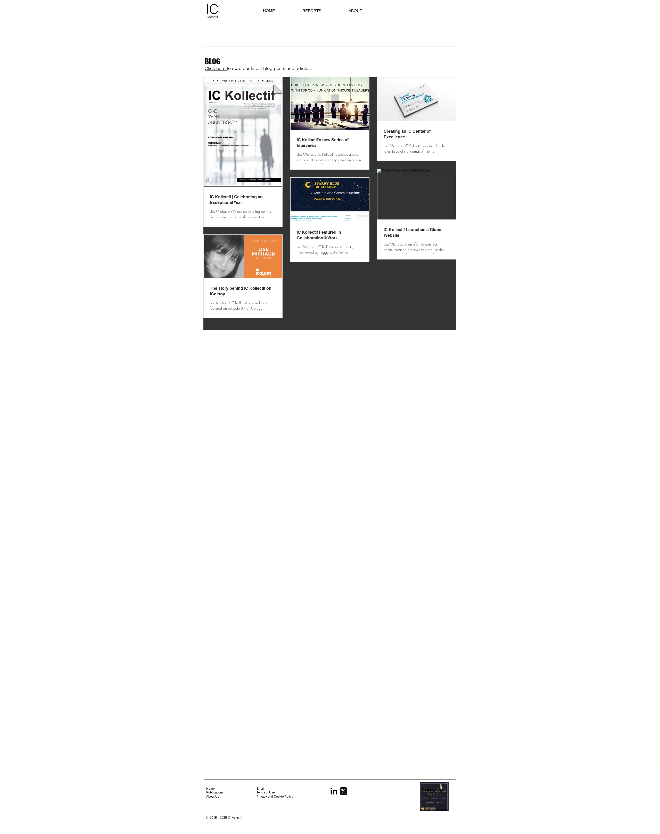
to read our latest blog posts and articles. (269, 68)
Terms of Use (266, 792)
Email (261, 788)
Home (210, 788)
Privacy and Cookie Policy (275, 796)
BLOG (212, 61)
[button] (366, 10)
